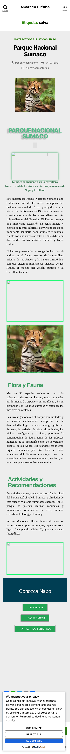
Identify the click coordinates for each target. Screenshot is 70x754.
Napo (52, 39)
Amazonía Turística (35, 7)
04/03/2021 (52, 62)
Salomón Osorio (29, 62)
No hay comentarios (37, 67)
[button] (35, 145)
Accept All (34, 740)
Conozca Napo (35, 591)
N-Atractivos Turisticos (31, 39)
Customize (34, 728)
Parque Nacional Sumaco (35, 51)
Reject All (34, 734)
